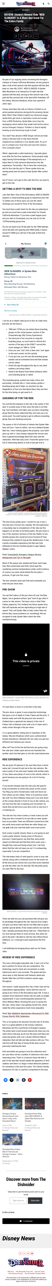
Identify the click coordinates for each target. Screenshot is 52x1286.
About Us (10, 1271)
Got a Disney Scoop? (15, 1273)
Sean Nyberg (27, 28)
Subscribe (35, 1200)
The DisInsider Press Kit (24, 1271)
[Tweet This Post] (21, 36)
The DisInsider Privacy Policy (35, 1273)
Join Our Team (39, 1271)
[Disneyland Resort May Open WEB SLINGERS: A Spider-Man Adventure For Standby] (35, 1103)
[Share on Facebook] (16, 36)
